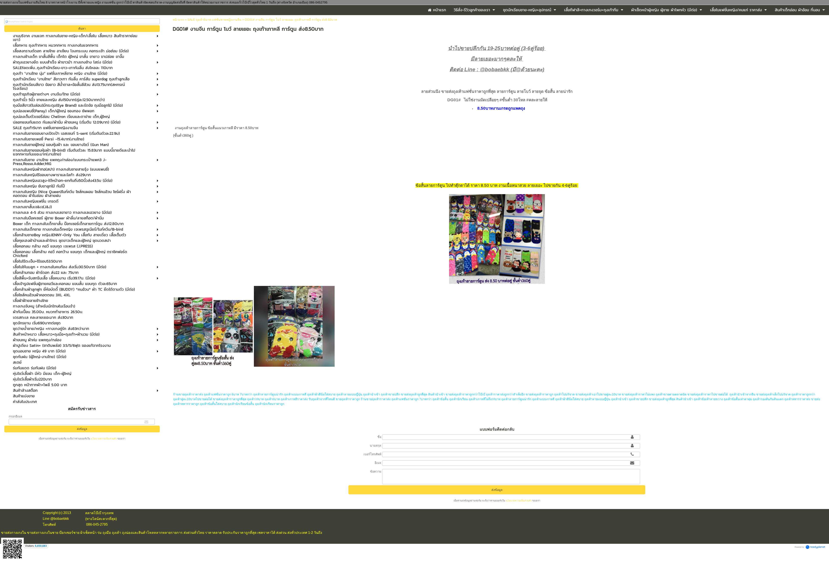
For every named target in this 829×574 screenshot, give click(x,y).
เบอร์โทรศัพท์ (372, 454)
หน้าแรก (178, 19)
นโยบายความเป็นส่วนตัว (103, 438)
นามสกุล (375, 445)
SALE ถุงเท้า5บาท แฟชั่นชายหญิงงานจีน (214, 19)
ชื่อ (379, 437)
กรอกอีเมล (15, 416)
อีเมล (378, 463)
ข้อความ (375, 471)
